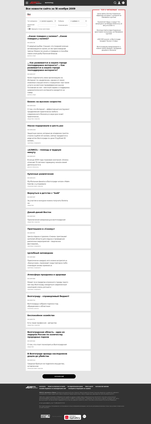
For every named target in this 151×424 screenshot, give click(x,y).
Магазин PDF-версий (102, 386)
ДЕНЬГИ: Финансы (33, 167)
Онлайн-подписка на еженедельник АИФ (52, 388)
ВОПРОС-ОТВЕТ (31, 56)
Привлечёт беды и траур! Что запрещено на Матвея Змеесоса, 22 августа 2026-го (108, 23)
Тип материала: (32, 21)
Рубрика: (61, 21)
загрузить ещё (59, 376)
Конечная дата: (63, 25)
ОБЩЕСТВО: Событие (33, 119)
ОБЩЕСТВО (30, 205)
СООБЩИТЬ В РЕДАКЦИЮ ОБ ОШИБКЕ (79, 388)
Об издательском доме (75, 386)
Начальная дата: (30, 25)
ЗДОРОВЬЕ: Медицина (34, 143)
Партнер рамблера (57, 416)
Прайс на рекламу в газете (56, 386)
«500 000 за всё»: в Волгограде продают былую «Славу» (108, 40)
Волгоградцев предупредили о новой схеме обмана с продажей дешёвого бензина (108, 48)
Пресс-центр (89, 386)
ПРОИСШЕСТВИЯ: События (35, 186)
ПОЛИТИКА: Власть (33, 308)
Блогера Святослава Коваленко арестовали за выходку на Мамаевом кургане (109, 32)
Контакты (42, 386)
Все (29, 14)
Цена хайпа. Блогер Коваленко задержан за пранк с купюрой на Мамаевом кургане (108, 15)
